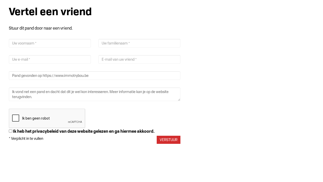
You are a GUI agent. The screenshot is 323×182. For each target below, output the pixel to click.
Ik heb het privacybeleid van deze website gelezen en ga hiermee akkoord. (84, 131)
